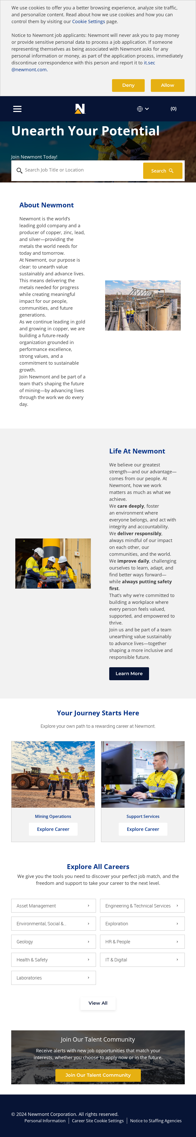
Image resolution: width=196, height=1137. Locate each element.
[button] (98, 1003)
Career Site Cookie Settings (98, 1121)
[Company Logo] (80, 108)
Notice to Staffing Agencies (156, 1121)
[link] (98, 1075)
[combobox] (77, 170)
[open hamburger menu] (17, 109)
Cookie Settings (88, 21)
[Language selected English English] (144, 108)
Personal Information (45, 1121)
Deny (128, 85)
